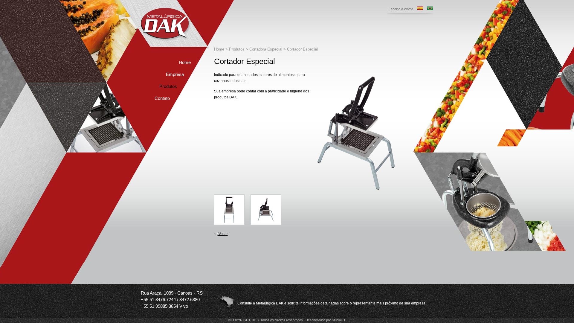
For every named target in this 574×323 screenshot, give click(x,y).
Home (185, 62)
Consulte (244, 303)
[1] (356, 193)
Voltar (223, 234)
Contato (162, 98)
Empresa (175, 74)
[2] (229, 210)
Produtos (168, 86)
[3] (266, 210)
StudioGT (339, 320)
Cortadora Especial (265, 49)
